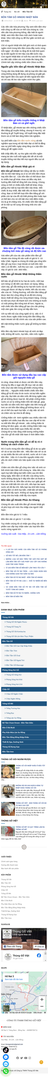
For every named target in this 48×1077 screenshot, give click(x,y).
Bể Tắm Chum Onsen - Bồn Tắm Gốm (17, 723)
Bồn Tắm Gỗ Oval (13, 656)
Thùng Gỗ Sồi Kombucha (15, 632)
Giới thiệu (6, 857)
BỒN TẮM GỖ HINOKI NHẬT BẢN (19, 17)
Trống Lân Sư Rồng (13, 718)
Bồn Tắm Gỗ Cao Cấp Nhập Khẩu (19, 646)
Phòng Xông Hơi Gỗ (10, 670)
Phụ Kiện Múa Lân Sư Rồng (13, 732)
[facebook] (17, 1058)
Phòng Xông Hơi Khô (14, 680)
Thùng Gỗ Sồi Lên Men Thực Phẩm (19, 636)
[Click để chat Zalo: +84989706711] (6, 1064)
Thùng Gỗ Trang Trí (13, 627)
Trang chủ (7, 12)
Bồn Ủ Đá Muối (8, 728)
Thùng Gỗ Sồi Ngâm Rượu (16, 622)
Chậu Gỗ (6, 689)
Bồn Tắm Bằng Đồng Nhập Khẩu (15, 737)
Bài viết (17, 12)
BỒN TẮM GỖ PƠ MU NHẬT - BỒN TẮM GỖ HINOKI (24, 577)
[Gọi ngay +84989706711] (6, 1071)
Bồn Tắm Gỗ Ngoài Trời (15, 660)
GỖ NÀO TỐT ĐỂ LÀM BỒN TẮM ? (18, 555)
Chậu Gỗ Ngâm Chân (14, 694)
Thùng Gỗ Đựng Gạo (10, 747)
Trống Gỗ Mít (7, 704)
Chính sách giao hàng (9, 861)
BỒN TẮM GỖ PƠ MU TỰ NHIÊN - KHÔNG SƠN (23, 593)
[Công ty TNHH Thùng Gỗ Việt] (3, 4)
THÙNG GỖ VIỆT (9, 821)
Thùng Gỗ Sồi (8, 617)
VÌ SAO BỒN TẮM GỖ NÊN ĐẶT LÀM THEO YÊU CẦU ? (25, 568)
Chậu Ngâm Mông (13, 699)
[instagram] (30, 1058)
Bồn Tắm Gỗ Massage (15, 665)
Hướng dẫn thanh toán (9, 865)
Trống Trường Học (13, 708)
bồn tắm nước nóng (26, 140)
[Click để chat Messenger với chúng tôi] (6, 1057)
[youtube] (25, 1058)
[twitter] (21, 1058)
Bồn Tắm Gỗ (28, 12)
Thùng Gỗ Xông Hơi (13, 675)
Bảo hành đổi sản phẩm (10, 868)
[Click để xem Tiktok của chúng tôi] (6, 1050)
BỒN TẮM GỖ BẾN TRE (14, 596)
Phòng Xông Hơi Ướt (14, 684)
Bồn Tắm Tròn (11, 651)
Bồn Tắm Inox (8, 752)
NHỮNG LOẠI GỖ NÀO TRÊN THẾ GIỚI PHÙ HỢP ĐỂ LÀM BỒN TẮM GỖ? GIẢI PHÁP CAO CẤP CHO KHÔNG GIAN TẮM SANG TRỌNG (26, 561)
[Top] (41, 1062)
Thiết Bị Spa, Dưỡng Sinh (12, 742)
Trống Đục (10, 713)
